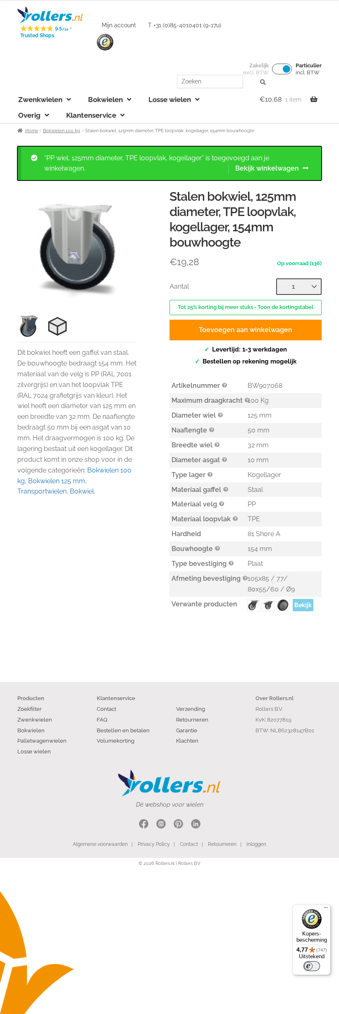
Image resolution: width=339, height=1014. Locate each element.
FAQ (102, 719)
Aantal (179, 286)
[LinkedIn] (195, 825)
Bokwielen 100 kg (61, 130)
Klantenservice (91, 115)
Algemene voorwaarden (100, 844)
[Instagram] (161, 825)
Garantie (186, 730)
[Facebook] (143, 825)
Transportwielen (42, 491)
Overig (29, 115)
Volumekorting (115, 740)
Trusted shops (105, 42)
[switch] (311, 966)
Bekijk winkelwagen (267, 168)
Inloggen (256, 844)
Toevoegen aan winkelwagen (245, 330)
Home (31, 130)
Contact (106, 708)
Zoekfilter (29, 708)
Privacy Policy (154, 844)
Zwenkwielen (40, 99)
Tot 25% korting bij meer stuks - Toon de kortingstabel (245, 307)
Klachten (187, 740)
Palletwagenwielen (42, 740)
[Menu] (326, 909)
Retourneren (192, 719)
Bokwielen (105, 99)
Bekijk (303, 605)
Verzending (190, 708)
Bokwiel (82, 491)
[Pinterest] (178, 825)
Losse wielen (169, 99)
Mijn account (119, 25)
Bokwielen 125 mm (56, 481)
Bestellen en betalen (123, 730)
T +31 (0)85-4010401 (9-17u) (184, 25)
